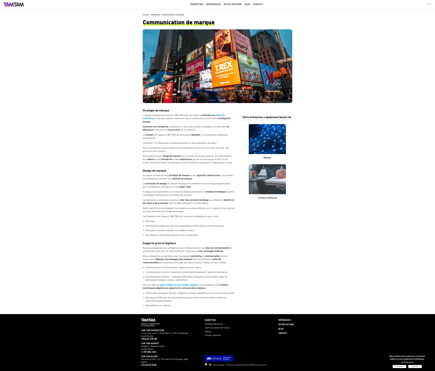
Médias (208, 332)
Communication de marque (217, 328)
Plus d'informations (407, 362)
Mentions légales (219, 365)
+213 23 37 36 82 (148, 365)
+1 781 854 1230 (148, 352)
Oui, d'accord (399, 366)
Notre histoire (286, 325)
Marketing (210, 320)
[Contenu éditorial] (267, 179)
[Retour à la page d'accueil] (13, 5)
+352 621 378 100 (149, 339)
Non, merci (415, 366)
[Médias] (267, 139)
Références (285, 320)
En (431, 4)
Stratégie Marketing (214, 324)
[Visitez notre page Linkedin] (210, 364)
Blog (281, 329)
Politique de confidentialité (235, 365)
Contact (283, 333)
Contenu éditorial (213, 335)
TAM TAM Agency (150, 343)
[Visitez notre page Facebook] (206, 364)
